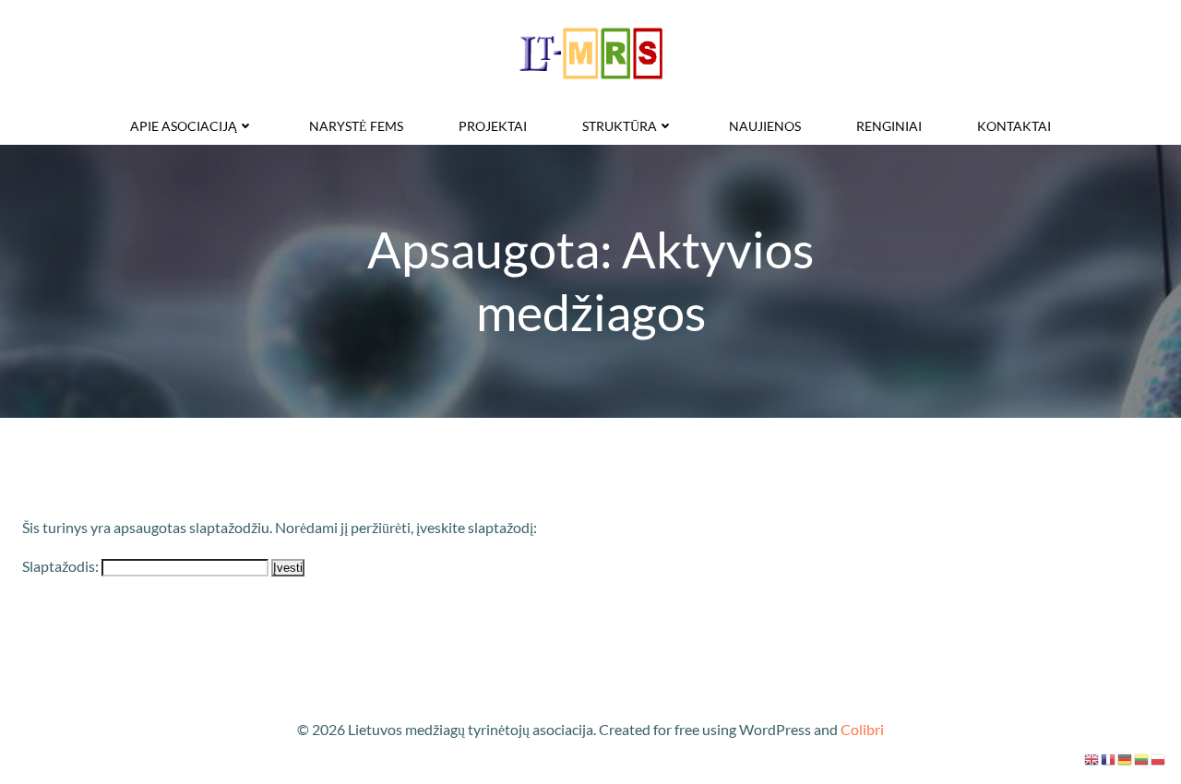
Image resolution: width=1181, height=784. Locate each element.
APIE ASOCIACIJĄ (183, 126)
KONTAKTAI (1014, 126)
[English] (1092, 757)
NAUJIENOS (765, 126)
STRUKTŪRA (619, 126)
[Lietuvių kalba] (1142, 757)
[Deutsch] (1125, 757)
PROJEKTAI (493, 126)
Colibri (862, 729)
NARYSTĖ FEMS (356, 126)
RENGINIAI (889, 126)
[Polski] (1159, 757)
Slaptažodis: (61, 566)
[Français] (1109, 757)
